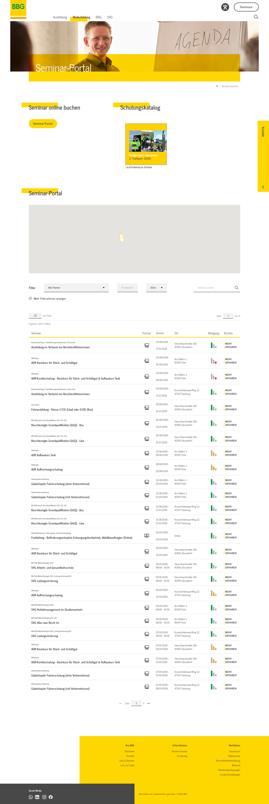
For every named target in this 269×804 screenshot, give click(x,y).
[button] (60, 16)
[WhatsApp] (31, 797)
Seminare (246, 6)
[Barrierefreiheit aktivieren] (225, 7)
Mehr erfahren (230, 345)
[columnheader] (84, 333)
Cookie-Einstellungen (230, 774)
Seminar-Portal (43, 123)
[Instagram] (44, 797)
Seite (219, 316)
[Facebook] (51, 797)
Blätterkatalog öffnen (139, 167)
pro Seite (47, 315)
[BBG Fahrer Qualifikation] (18, 9)
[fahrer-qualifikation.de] (217, 86)
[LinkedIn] (37, 797)
